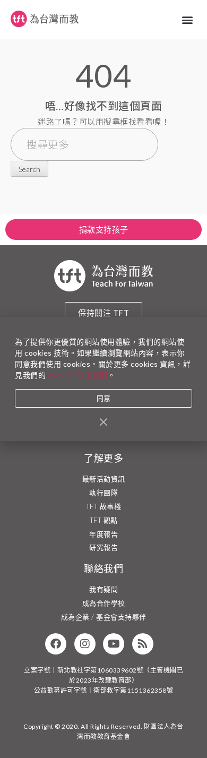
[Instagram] (85, 643)
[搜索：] (84, 145)
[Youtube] (113, 643)
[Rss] (142, 643)
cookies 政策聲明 (78, 375)
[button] (188, 19)
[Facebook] (55, 643)
